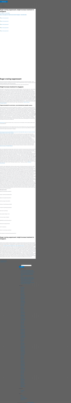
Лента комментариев (24, 398)
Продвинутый (4, 6)
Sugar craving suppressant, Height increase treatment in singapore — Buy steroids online (13, 14)
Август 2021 (22, 371)
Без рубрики (2, 13)
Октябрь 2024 (23, 318)
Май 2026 (22, 291)
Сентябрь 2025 (23, 302)
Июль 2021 (22, 372)
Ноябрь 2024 (23, 316)
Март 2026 (22, 294)
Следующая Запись (3, 261)
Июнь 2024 (22, 323)
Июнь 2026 (22, 290)
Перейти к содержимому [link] (4, 0)
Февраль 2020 (23, 383)
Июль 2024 (22, 322)
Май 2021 (22, 375)
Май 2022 (22, 358)
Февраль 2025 (23, 312)
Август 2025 (22, 304)
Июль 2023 (22, 339)
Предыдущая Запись (3, 260)
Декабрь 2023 (23, 332)
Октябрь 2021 (23, 368)
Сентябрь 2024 (23, 319)
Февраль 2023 (23, 346)
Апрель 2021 (22, 376)
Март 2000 (22, 385)
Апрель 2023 (23, 343)
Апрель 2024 (23, 326)
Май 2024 (22, 325)
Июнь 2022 (22, 357)
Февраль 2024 (23, 329)
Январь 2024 (23, 330)
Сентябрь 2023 (23, 336)
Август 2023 (22, 337)
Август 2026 (22, 287)
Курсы (2, 4)
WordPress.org (23, 399)
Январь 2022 (22, 364)
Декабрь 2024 (23, 315)
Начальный (3, 5)
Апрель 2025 (23, 309)
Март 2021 (22, 378)
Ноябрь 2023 (23, 333)
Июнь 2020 (22, 382)
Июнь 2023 (22, 340)
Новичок (22, 391)
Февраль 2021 (23, 379)
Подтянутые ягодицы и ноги (6, 7)
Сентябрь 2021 (23, 369)
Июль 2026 (22, 288)
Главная (3, 3)
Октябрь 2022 (23, 351)
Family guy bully (2, 122)
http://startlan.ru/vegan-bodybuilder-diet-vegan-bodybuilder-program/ (13, 245)
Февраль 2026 (23, 295)
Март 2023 (22, 344)
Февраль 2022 (23, 362)
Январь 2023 (23, 347)
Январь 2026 (22, 297)
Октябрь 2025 (23, 301)
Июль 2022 (22, 355)
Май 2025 (22, 308)
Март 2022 (22, 361)
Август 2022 (22, 354)
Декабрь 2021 (23, 365)
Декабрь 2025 (23, 298)
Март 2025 (22, 311)
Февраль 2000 (23, 386)
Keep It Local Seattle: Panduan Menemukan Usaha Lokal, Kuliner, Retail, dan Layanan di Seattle (27, 274)
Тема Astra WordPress (30, 402)
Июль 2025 (22, 305)
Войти (22, 395)
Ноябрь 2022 (23, 350)
